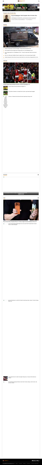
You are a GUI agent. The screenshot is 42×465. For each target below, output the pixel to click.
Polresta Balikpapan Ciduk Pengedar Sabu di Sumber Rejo (24, 15)
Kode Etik (20, 463)
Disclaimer (28, 463)
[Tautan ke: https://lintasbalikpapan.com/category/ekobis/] (38, 174)
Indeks (17, 463)
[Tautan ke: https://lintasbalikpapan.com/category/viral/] (38, 198)
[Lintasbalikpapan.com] (21, 1)
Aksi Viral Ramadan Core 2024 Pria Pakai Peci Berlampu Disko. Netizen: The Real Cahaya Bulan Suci (23, 301)
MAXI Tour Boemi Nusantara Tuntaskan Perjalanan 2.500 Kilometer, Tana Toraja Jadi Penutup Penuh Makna (33, 9)
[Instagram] (35, 460)
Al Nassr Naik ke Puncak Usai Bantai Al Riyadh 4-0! (17, 86)
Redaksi (24, 463)
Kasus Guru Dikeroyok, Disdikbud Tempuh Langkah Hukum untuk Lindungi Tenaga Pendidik (20, 55)
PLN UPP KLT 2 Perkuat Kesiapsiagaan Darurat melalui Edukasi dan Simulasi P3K (20, 192)
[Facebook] (32, 460)
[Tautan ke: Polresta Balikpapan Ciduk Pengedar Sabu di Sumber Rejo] (6, 18)
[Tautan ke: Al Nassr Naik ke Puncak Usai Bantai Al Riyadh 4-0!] (5, 88)
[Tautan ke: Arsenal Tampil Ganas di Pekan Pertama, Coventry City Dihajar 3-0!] (21, 72)
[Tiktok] (38, 460)
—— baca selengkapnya (28, 19)
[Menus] (3, 1)
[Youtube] (37, 460)
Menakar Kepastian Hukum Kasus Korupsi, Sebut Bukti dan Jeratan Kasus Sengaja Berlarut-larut (21, 57)
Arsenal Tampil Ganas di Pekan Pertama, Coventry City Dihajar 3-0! (16, 84)
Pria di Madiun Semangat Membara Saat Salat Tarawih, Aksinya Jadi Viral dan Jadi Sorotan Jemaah (22, 382)
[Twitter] (34, 460)
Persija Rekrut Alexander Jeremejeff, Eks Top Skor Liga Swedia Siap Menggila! (8, 9)
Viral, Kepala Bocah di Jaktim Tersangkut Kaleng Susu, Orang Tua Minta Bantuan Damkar (22, 377)
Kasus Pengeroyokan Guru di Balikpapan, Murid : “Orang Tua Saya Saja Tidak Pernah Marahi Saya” (20, 53)
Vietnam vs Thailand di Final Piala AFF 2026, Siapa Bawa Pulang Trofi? (20, 96)
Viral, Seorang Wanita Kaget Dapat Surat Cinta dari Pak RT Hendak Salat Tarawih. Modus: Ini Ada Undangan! (22, 224)
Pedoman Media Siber (34, 463)
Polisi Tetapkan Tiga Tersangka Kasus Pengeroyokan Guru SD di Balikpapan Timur (19, 50)
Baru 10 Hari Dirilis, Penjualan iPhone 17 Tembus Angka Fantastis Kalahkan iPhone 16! (20, 221)
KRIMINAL (12, 16)
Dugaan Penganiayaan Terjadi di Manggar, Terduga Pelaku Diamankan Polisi (20, 9)
